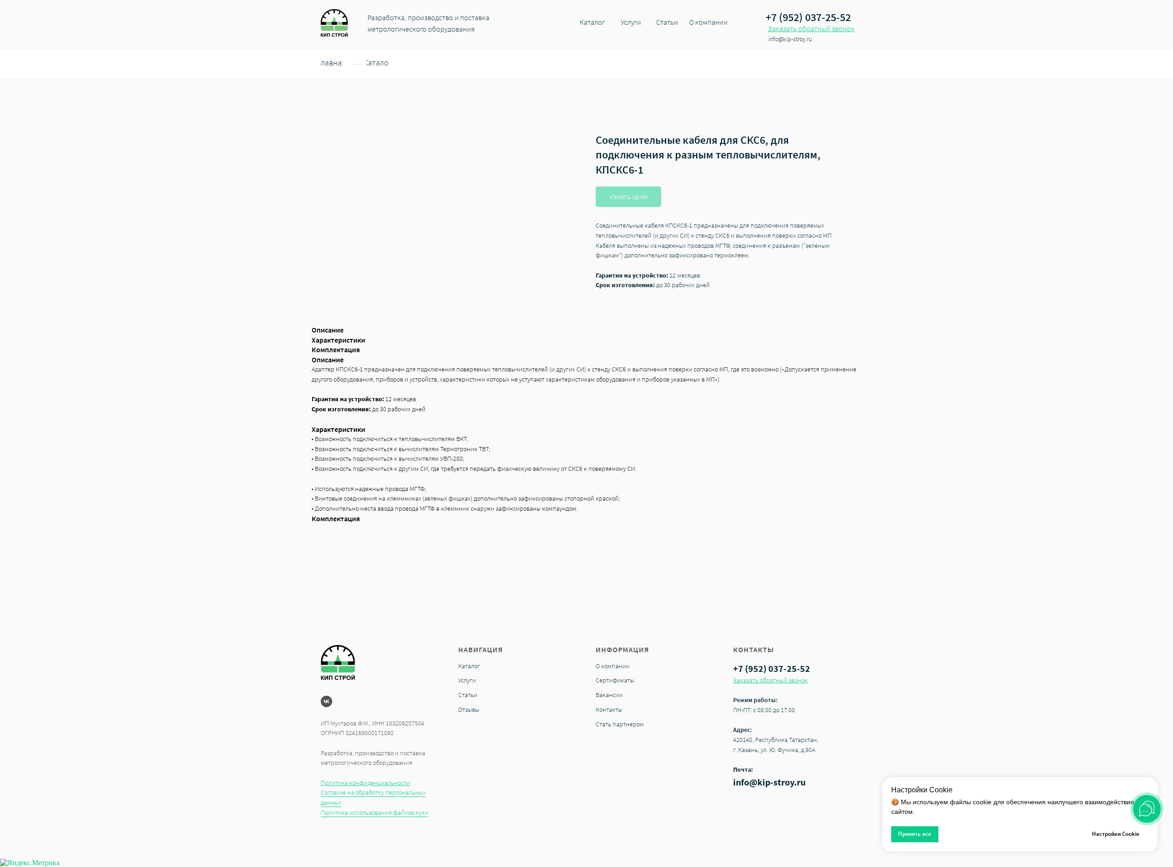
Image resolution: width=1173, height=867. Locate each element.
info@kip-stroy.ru (769, 782)
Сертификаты (615, 680)
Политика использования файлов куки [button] (374, 812)
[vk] (326, 701)
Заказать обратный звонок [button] (770, 680)
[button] (811, 28)
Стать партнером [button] (620, 724)
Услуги (467, 680)
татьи (469, 695)
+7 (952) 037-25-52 (808, 17)
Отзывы (468, 709)
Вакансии (609, 695)
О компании (613, 666)
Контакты (609, 709)
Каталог (469, 666)
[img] (334, 23)
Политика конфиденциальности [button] (365, 783)
